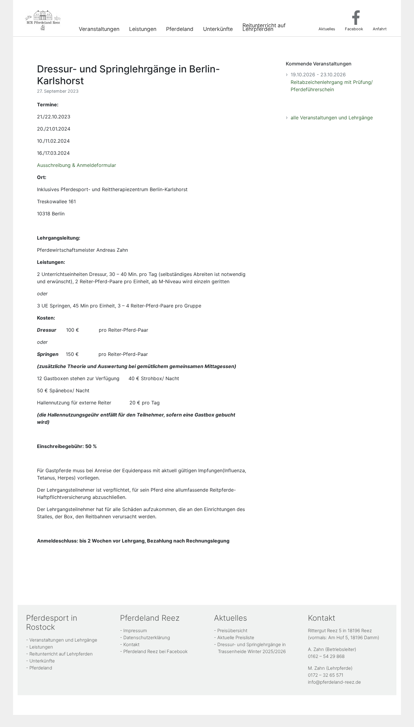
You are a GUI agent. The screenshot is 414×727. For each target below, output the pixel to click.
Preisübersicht (232, 630)
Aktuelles (327, 29)
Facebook (354, 29)
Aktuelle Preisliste (235, 637)
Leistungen (142, 28)
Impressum (135, 630)
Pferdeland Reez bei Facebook (155, 651)
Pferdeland (179, 28)
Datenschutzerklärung (146, 637)
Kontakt (131, 644)
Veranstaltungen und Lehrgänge (63, 640)
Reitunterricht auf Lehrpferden (263, 26)
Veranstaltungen (99, 28)
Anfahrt (380, 29)
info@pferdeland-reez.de (334, 682)
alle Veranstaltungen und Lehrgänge (332, 118)
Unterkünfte (218, 28)
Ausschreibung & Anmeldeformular (76, 165)
